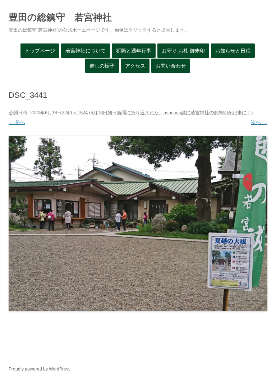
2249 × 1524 (75, 112)
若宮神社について (85, 51)
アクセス (135, 66)
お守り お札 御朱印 (183, 51)
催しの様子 (102, 66)
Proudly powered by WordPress (39, 369)
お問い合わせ (171, 66)
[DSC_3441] (138, 223)
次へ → (259, 122)
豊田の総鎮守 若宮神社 (60, 17)
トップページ (40, 51)
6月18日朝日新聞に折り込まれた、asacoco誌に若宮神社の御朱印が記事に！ (171, 112)
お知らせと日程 (232, 51)
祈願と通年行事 (133, 51)
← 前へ (17, 122)
